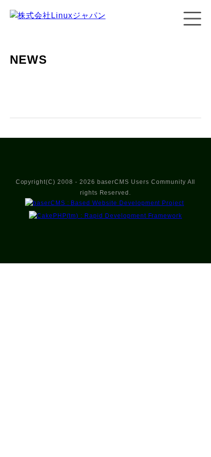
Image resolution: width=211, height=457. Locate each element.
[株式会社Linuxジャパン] (58, 25)
